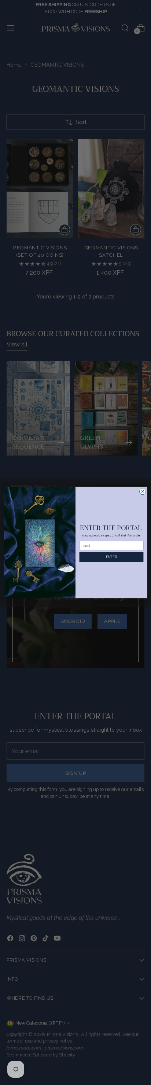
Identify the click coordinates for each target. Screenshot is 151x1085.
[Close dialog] (142, 491)
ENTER (111, 557)
